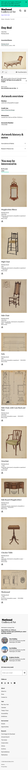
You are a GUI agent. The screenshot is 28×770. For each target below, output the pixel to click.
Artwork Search (5, 737)
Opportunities (5, 726)
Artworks (7, 19)
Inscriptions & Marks (7, 143)
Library (3, 746)
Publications (4, 755)
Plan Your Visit (5, 704)
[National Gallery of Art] (14, 621)
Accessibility (4, 713)
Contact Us (4, 697)
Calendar (3, 707)
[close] (26, 2)
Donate (3, 723)
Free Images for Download (8, 734)
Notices (3, 764)
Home (2, 19)
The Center (4, 740)
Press (2, 694)
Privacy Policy (4, 766)
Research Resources (7, 149)
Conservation (4, 743)
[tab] (5, 170)
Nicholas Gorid (5, 44)
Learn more (17, 5)
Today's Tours (4, 710)
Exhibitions (4, 716)
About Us (3, 691)
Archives (3, 749)
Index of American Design (8, 110)
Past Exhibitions (5, 752)
